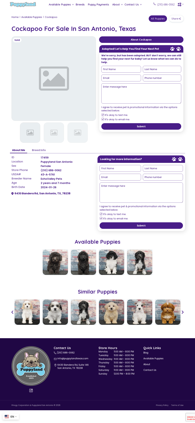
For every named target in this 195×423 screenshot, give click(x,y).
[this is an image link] (31, 365)
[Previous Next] (97, 312)
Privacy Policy (162, 405)
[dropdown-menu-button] (73, 4)
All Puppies (158, 18)
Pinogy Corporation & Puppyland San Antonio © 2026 (36, 405)
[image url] (23, 4)
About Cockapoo (141, 39)
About (116, 4)
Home (15, 17)
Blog (145, 352)
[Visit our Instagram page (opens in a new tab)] (31, 390)
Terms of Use (177, 405)
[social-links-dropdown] (180, 4)
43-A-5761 (48, 174)
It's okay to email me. (117, 119)
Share (175, 18)
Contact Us (132, 4)
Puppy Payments (98, 4)
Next (182, 312)
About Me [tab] (18, 150)
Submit (141, 126)
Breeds (80, 4)
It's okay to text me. (116, 115)
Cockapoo (51, 17)
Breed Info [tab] (39, 150)
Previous (12, 312)
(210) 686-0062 (51, 170)
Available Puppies (60, 4)
